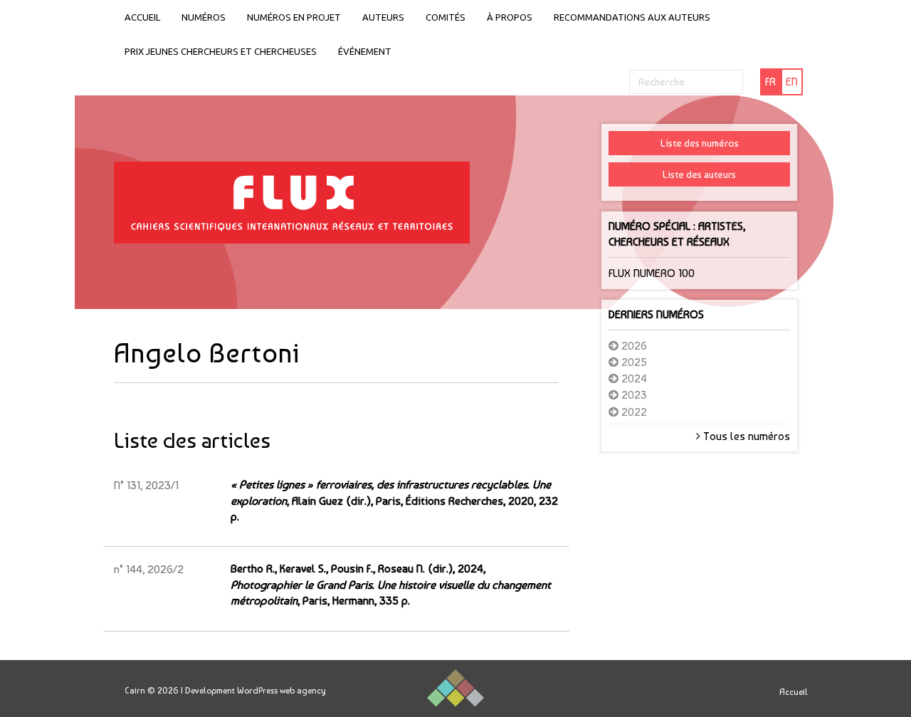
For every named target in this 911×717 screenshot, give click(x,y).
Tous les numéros (745, 436)
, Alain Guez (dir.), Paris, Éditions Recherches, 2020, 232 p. (394, 500)
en (792, 81)
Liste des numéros (699, 143)
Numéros (203, 17)
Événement (364, 51)
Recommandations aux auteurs (632, 17)
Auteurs (383, 17)
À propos (509, 17)
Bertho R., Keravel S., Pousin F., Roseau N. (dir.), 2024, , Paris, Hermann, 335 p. (391, 584)
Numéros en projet (294, 17)
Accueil (142, 17)
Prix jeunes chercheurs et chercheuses (221, 51)
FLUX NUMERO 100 (652, 273)
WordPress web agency (281, 691)
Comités (445, 17)
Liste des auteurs (699, 174)
